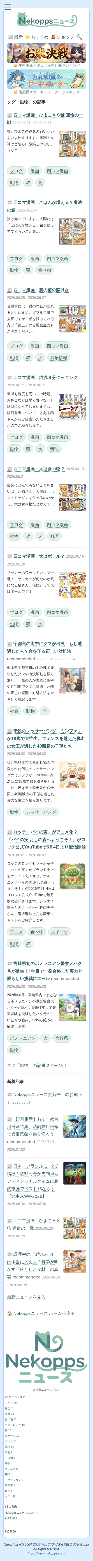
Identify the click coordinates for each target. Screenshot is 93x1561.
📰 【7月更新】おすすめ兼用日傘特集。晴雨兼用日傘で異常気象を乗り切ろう (33, 1126)
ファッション (13, 1480)
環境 (7, 1447)
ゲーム (9, 1441)
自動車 (9, 1485)
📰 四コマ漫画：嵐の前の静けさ (38, 289)
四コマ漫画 (57, 171)
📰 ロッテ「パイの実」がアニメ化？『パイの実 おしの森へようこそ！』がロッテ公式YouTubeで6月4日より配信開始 (46, 839)
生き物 (9, 1458)
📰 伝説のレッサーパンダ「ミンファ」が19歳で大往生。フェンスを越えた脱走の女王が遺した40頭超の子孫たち (46, 738)
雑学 (7, 1463)
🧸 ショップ (62, 37)
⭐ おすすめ (37, 37)
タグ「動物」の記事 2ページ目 (36, 1065)
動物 (14, 182)
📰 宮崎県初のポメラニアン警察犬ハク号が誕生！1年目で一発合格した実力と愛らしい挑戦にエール (44, 970)
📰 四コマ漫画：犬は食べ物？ (36, 468)
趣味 (7, 1474)
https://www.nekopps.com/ (46, 1553)
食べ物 (44, 270)
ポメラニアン (23, 1038)
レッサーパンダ (41, 812)
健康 (7, 1414)
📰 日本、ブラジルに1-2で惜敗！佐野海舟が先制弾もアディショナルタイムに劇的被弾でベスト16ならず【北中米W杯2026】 (32, 1181)
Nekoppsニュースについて (21, 1512)
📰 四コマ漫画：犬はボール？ (36, 556)
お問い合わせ (13, 1518)
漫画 (34, 171)
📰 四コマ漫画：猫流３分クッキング (42, 377)
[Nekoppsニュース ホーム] (46, 1357)
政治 (7, 1491)
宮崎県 (61, 1038)
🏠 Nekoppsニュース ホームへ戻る (41, 1313)
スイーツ (59, 932)
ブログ (16, 171)
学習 (7, 1452)
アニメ (16, 932)
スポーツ (10, 1436)
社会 (14, 711)
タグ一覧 (10, 1496)
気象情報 (58, 357)
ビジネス (10, 1469)
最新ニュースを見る (26, 1297)
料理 (54, 449)
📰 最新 (15, 37)
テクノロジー (13, 1425)
